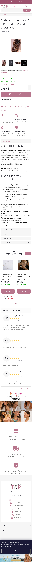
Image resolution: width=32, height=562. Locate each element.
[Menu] (29, 6)
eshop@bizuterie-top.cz (17, 499)
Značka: (7, 110)
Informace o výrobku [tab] (8, 242)
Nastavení (16, 551)
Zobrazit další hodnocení (24, 388)
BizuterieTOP (17, 511)
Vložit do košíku (17, 94)
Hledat (27, 10)
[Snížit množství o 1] (29, 89)
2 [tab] (16, 303)
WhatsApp (17, 508)
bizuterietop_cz (17, 517)
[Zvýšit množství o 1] (29, 86)
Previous (26, 253)
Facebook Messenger (17, 505)
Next (29, 253)
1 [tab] (15, 303)
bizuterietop (17, 514)
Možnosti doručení (9, 84)
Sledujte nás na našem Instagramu (16, 398)
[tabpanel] (8, 279)
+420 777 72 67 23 (17, 502)
